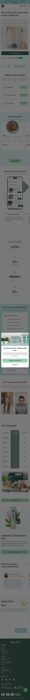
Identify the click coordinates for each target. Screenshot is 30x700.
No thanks (15, 364)
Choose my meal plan (15, 360)
